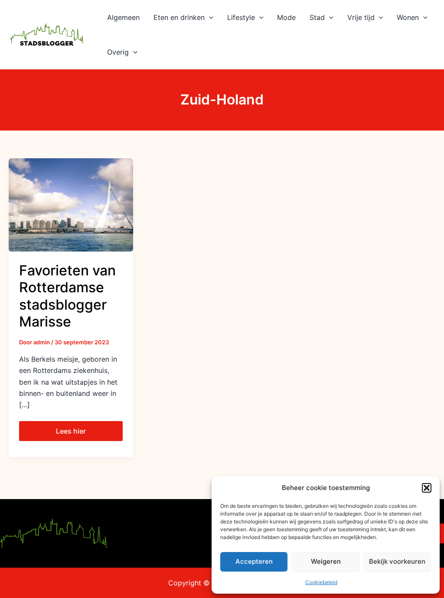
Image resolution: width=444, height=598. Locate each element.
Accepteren (254, 561)
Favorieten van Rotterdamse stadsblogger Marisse (67, 296)
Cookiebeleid (321, 582)
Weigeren (326, 561)
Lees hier (78, 428)
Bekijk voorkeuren (397, 561)
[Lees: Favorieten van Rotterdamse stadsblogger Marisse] (71, 204)
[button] (426, 488)
